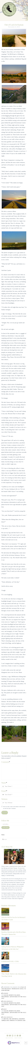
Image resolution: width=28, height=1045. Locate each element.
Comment (5, 762)
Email (4, 791)
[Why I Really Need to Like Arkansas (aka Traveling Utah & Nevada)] (14, 968)
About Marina (18, 1037)
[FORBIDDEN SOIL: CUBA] (14, 956)
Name (4, 783)
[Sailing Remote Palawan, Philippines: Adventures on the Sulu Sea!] (14, 941)
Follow (3, 834)
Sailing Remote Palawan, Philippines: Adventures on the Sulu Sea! (13, 997)
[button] (25, 4)
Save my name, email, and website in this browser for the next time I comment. (14, 807)
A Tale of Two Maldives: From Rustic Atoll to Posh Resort (13, 989)
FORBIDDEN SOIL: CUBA (10, 961)
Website (4, 799)
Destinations (9, 1037)
